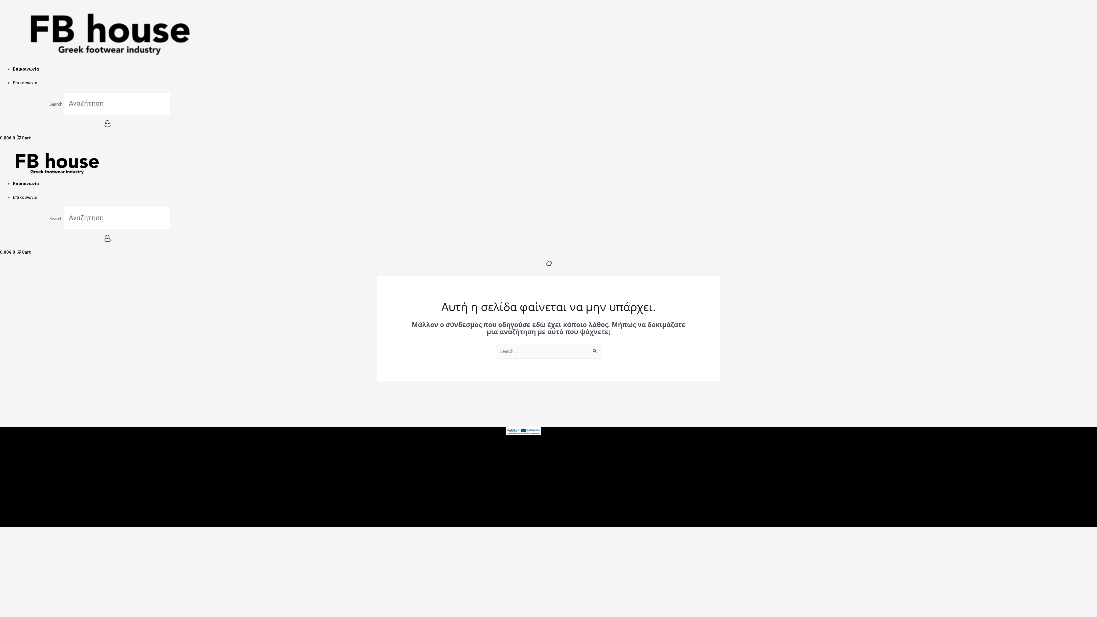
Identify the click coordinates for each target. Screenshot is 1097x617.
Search (56, 104)
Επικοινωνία (26, 69)
